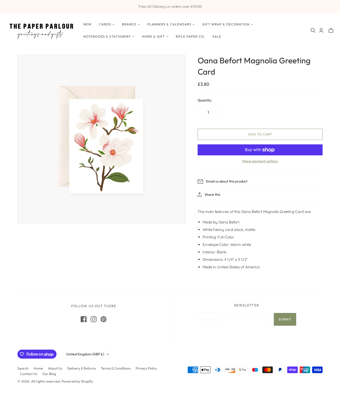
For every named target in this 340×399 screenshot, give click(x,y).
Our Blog (49, 374)
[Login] (321, 30)
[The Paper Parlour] (41, 30)
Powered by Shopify (77, 381)
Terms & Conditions (116, 368)
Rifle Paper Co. (190, 36)
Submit (285, 319)
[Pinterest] (104, 319)
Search (23, 368)
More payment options (260, 161)
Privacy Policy (146, 368)
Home (38, 368)
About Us (55, 368)
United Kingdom (85, 354)
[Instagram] (94, 319)
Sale (217, 36)
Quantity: (205, 100)
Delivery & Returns (81, 368)
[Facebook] (84, 319)
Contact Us (28, 374)
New (87, 24)
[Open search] (313, 30)
